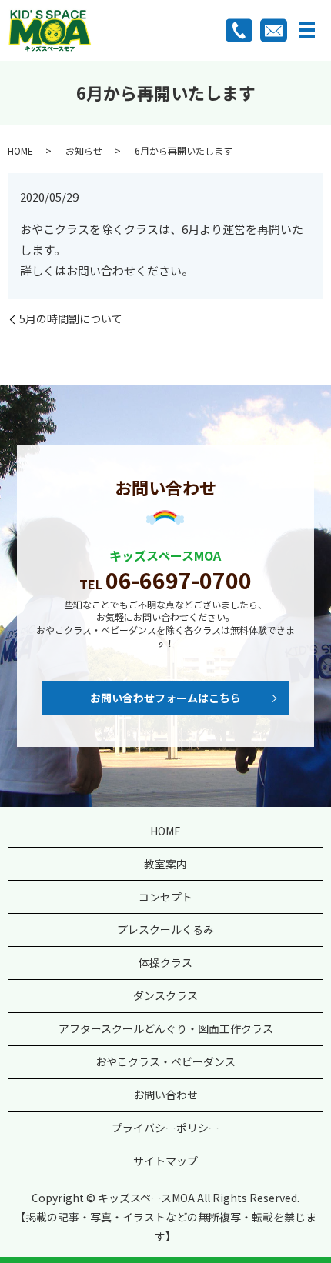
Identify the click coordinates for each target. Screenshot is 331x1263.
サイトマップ (165, 1160)
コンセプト (165, 897)
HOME (20, 150)
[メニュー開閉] (307, 30)
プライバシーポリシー (165, 1127)
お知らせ (83, 150)
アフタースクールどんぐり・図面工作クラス (166, 1028)
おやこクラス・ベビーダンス (165, 1061)
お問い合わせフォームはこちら (165, 697)
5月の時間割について (70, 319)
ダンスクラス (165, 995)
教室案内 (165, 863)
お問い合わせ (165, 1094)
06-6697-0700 (178, 580)
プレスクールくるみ (165, 929)
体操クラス (165, 962)
